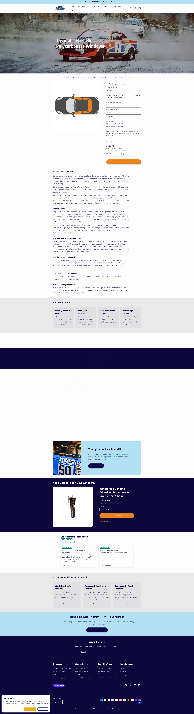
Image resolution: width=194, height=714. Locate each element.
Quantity (109, 139)
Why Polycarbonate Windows (104, 673)
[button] (80, 6)
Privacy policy (83, 708)
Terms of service (72, 708)
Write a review (110, 344)
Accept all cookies (30, 709)
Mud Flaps (56, 675)
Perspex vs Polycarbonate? (107, 677)
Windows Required (112, 87)
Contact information (94, 708)
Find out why (60, 604)
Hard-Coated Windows (83, 675)
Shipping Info (124, 675)
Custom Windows (59, 678)
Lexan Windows (80, 668)
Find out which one (92, 604)
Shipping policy (106, 708)
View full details (105, 521)
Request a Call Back (97, 630)
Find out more (120, 604)
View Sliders (96, 466)
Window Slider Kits (76, 233)
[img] (98, 539)
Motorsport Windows (105, 668)
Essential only (42, 709)
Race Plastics (61, 709)
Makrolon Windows (82, 671)
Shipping (109, 150)
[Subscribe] (112, 652)
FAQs (122, 668)
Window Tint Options (82, 678)
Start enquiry (97, 364)
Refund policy (116, 708)
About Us (123, 671)
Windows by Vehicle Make (62, 668)
